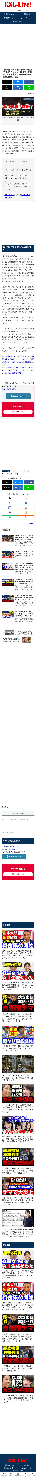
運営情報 (26, 1465)
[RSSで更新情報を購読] (26, 517)
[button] (32, 833)
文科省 (27, 471)
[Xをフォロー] (26, 498)
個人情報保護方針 (18, 1471)
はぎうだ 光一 (9, 195)
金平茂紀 (14, 473)
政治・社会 (6, 471)
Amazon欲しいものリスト (10, 846)
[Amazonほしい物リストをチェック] (26, 512)
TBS (14, 471)
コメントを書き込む (18, 813)
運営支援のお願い (9, 1468)
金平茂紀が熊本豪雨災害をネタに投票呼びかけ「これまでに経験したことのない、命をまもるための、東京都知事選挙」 (18, 370)
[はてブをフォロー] (26, 503)
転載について (28, 383)
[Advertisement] (18, 43)
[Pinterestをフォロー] (10, 512)
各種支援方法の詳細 (9, 389)
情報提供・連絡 (9, 1465)
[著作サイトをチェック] (10, 498)
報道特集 (20, 471)
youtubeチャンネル (26, 1468)
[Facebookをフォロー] (10, 503)
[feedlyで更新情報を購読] (10, 517)
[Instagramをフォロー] (10, 508)
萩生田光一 (6, 473)
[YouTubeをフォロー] (26, 508)
